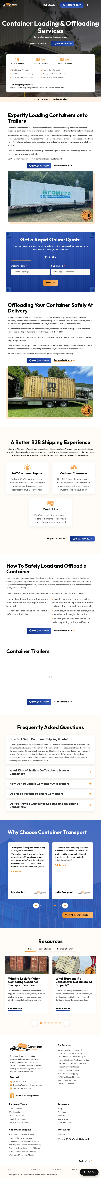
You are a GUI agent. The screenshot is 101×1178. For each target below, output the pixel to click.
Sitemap (11, 1169)
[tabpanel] (35, 870)
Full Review (22, 865)
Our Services (64, 1045)
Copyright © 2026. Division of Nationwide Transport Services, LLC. (33, 1175)
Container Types (18, 1104)
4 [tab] (55, 905)
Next (48, 282)
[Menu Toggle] (96, 5)
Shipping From (19, 266)
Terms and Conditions (80, 1169)
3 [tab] (50, 905)
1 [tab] (41, 905)
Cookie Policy (55, 1169)
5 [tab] (59, 905)
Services (44, 99)
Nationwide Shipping (20, 1129)
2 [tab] (46, 905)
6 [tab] (60, 1023)
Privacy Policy (34, 1169)
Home (36, 99)
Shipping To (58, 266)
